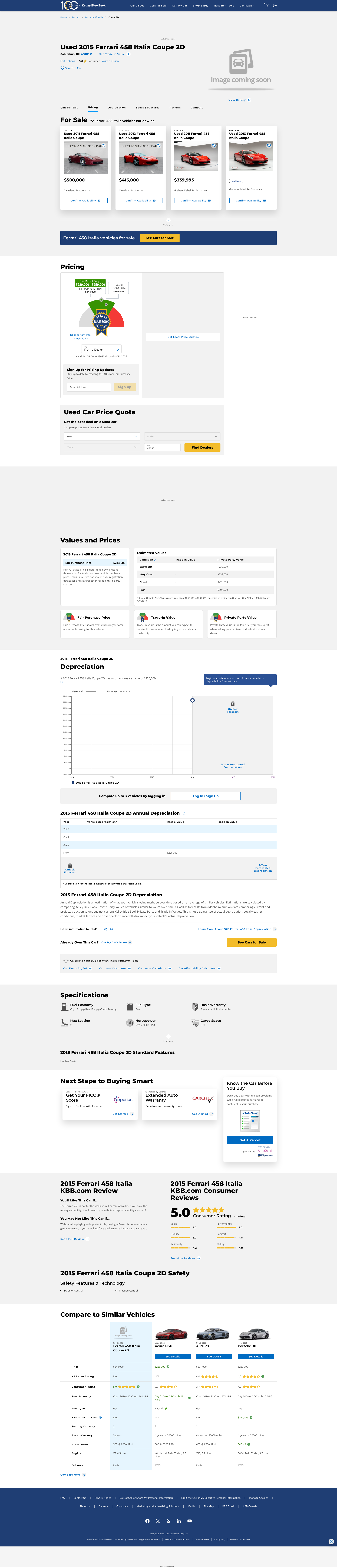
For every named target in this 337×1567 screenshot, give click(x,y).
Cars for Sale (158, 5)
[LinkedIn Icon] (179, 1521)
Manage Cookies (258, 1497)
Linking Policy (219, 1539)
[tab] (70, 108)
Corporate (122, 1506)
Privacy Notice (103, 1497)
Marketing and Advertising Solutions (158, 1506)
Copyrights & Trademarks (149, 1539)
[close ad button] (331, 1541)
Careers (103, 1506)
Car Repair (247, 5)
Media (191, 1506)
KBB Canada (250, 1506)
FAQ (62, 1497)
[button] (100, 1104)
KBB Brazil (228, 1506)
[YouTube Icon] (189, 1521)
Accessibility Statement (240, 1539)
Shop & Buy (200, 5)
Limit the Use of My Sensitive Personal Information (211, 1497)
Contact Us (80, 1497)
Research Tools (224, 5)
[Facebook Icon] (147, 1521)
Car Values (137, 5)
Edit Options (67, 61)
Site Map (209, 1506)
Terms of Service (202, 1539)
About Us (85, 1506)
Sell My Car (179, 5)
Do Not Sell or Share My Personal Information (146, 1497)
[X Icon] (158, 1521)
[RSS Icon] (168, 1521)
